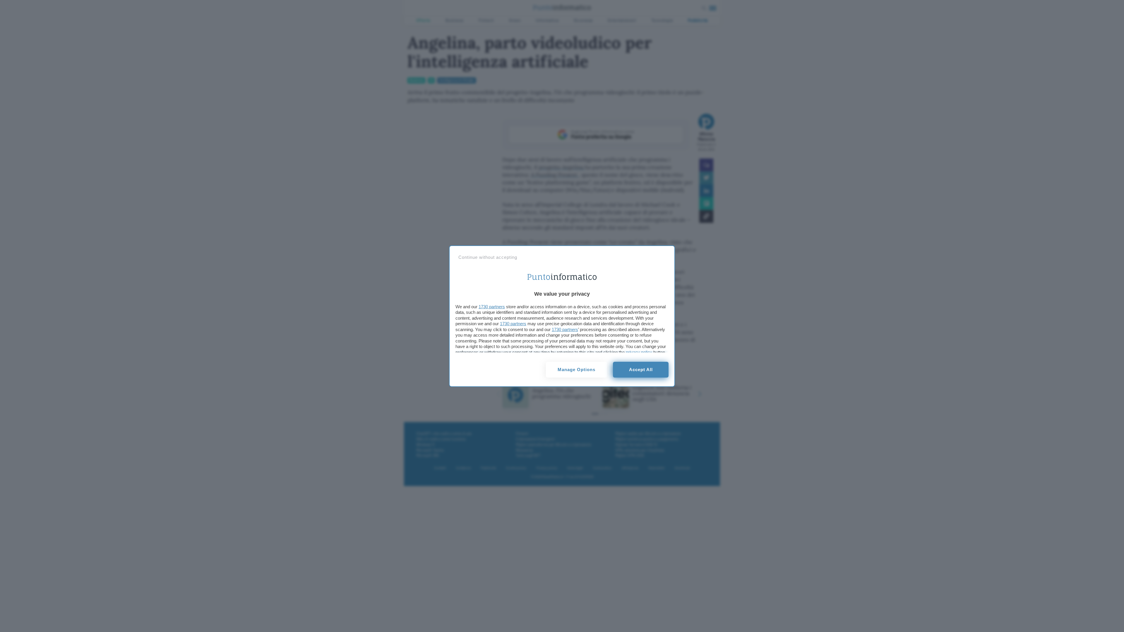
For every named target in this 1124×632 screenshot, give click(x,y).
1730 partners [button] (492, 306)
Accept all (641, 369)
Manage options (576, 369)
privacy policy (639, 352)
